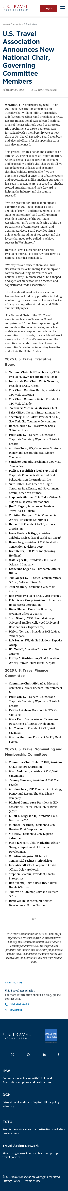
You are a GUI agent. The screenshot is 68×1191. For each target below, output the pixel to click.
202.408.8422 (20, 1004)
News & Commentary (12, 24)
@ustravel (16, 1009)
